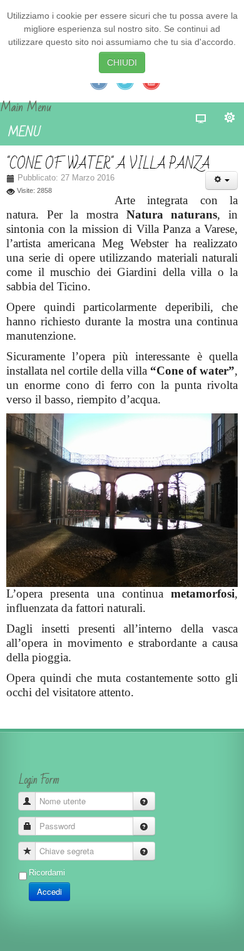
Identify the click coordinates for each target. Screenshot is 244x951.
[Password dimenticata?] (144, 826)
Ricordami (47, 872)
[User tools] (221, 180)
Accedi (49, 891)
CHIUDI (122, 62)
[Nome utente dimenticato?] (144, 801)
